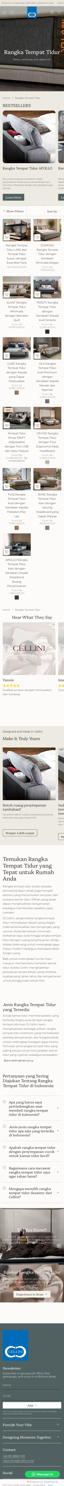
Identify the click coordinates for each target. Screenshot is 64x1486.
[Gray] (47, 528)
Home (6, 97)
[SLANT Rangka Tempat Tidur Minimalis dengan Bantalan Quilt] (17, 287)
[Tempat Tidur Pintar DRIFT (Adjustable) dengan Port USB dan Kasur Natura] (17, 418)
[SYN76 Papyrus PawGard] (47, 462)
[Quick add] (7, 237)
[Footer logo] (15, 1345)
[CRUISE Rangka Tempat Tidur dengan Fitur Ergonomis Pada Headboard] (47, 418)
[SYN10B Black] (47, 332)
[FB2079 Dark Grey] (17, 597)
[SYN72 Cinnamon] (17, 528)
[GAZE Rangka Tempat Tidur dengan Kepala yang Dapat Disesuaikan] (17, 348)
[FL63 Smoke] (47, 401)
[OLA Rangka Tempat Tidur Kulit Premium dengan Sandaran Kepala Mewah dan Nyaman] (47, 348)
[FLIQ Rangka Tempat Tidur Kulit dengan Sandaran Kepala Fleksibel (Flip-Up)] (17, 479)
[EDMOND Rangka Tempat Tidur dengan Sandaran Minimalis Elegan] (47, 230)
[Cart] (59, 12)
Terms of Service (19, 1414)
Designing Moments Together (27, 1437)
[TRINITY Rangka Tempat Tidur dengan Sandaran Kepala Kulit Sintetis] (47, 287)
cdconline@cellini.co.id (18, 1460)
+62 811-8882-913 (14, 1456)
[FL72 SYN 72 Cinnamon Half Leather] (17, 393)
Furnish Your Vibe (17, 1424)
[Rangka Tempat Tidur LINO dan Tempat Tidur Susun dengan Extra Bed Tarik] (17, 230)
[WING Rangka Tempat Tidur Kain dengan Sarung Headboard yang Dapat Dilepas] (47, 479)
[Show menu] (4, 12)
